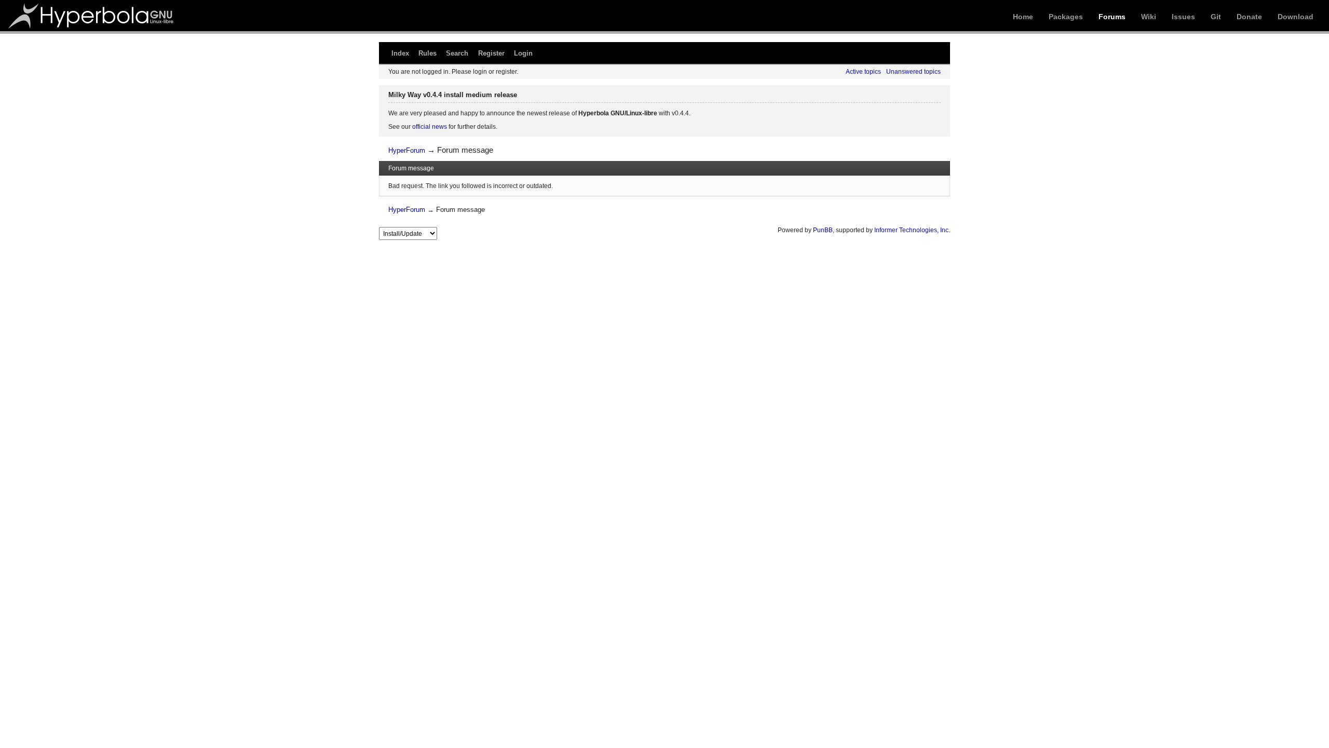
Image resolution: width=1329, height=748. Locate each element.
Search (457, 53)
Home (1023, 16)
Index (400, 53)
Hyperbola (92, 16)
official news (429, 126)
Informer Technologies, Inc (911, 230)
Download (1295, 16)
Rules (427, 53)
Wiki (1148, 16)
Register (491, 53)
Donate (1249, 16)
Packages (1066, 16)
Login (523, 53)
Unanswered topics (913, 71)
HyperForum (406, 150)
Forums (1112, 16)
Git (1216, 16)
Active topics (863, 71)
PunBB (823, 230)
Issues (1183, 16)
